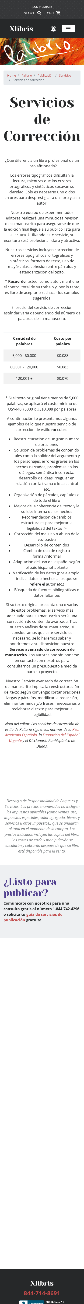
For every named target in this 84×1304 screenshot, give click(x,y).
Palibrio (26, 75)
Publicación (45, 75)
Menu (68, 28)
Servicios (65, 75)
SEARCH (30, 13)
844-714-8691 (42, 7)
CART (51, 13)
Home (11, 75)
